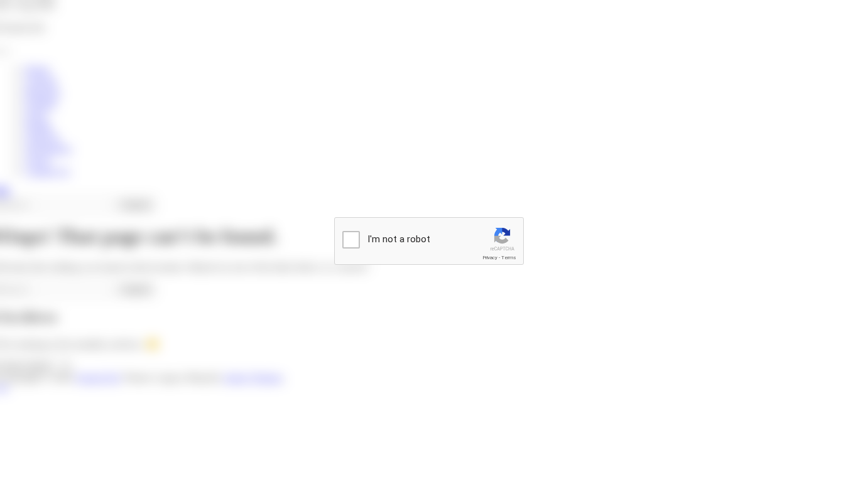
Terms (508, 257)
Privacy (489, 257)
